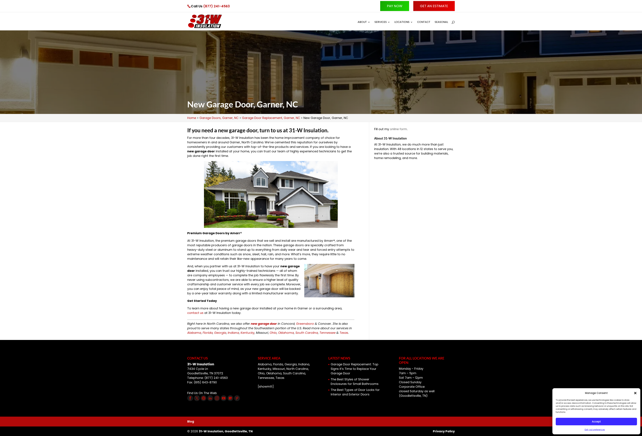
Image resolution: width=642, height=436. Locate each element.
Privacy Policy (444, 431)
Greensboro (305, 324)
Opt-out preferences (594, 429)
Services (380, 22)
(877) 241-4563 (216, 6)
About (362, 22)
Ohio (273, 333)
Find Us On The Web (202, 393)
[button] (635, 393)
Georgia (220, 333)
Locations (401, 22)
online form (398, 129)
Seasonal (441, 22)
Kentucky (247, 333)
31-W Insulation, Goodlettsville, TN (226, 431)
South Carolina (306, 333)
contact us (195, 313)
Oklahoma (286, 333)
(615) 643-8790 (205, 382)
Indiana (233, 333)
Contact (423, 22)
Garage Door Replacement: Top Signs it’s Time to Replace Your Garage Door (354, 368)
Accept (596, 421)
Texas (344, 333)
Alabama (194, 333)
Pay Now (394, 6)
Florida (208, 333)
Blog (190, 421)
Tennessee (327, 333)
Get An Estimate (434, 6)
